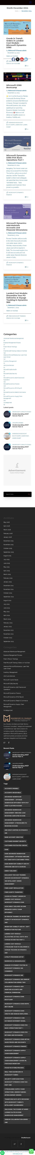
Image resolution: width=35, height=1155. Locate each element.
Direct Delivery (11, 871)
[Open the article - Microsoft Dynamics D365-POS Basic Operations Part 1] (10, 143)
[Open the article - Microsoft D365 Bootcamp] (10, 76)
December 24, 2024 (14, 53)
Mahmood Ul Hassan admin (17, 50)
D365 (6, 849)
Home (16, 11)
